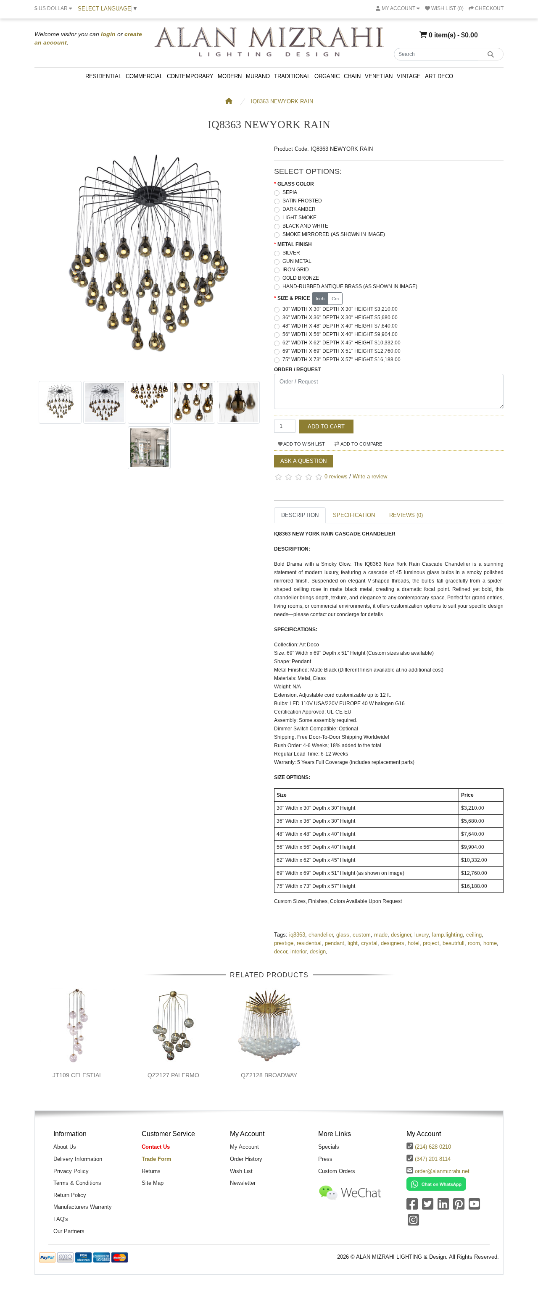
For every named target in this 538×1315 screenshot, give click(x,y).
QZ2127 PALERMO (173, 1075)
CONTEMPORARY (190, 76)
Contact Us (156, 1147)
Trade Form (156, 1159)
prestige (283, 943)
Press (325, 1159)
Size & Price (293, 298)
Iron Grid (295, 270)
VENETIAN (379, 76)
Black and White (305, 226)
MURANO (258, 76)
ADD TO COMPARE (361, 443)
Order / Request (297, 370)
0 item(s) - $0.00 (452, 35)
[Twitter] (427, 1207)
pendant (334, 943)
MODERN (230, 76)
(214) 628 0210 (433, 1147)
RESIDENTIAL (103, 76)
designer (401, 935)
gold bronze (300, 278)
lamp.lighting (447, 935)
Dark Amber (299, 209)
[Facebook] (412, 1207)
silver (291, 253)
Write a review (370, 476)
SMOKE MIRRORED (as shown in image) (333, 234)
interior (298, 951)
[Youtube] (474, 1207)
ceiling (474, 935)
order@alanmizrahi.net (442, 1171)
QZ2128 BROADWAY (269, 1075)
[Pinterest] (458, 1207)
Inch (320, 298)
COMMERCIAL (144, 76)
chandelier (321, 935)
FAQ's (60, 1219)
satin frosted (302, 201)
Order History (246, 1159)
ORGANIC (327, 76)
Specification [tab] (354, 515)
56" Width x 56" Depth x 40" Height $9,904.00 (340, 334)
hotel (413, 943)
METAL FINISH (294, 244)
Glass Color (295, 184)
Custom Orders (336, 1171)
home (490, 943)
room (474, 943)
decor (280, 951)
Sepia (289, 192)
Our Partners (68, 1231)
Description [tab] (300, 515)
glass (342, 935)
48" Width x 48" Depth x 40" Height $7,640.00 (340, 326)
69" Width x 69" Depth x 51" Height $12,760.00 (341, 351)
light (353, 943)
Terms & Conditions (77, 1183)
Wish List (241, 1171)
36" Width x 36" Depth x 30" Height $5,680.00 (340, 317)
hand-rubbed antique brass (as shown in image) (349, 286)
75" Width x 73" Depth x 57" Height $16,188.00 (341, 359)
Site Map (153, 1183)
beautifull (453, 943)
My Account (244, 1147)
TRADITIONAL (292, 76)
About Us (64, 1147)
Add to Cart (326, 426)
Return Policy (69, 1195)
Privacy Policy (71, 1171)
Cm (335, 298)
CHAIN (352, 76)
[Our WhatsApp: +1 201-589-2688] (436, 1184)
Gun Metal (296, 261)
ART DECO (439, 76)
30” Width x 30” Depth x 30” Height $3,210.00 (340, 309)
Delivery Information (77, 1159)
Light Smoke (299, 217)
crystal (369, 943)
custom (362, 935)
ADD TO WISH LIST (303, 443)
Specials (328, 1147)
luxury (421, 935)
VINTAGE (409, 76)
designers (392, 943)
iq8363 (297, 935)
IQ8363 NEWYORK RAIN (282, 101)
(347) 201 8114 (433, 1159)
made (381, 935)
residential (309, 943)
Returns (151, 1171)
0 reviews (336, 476)
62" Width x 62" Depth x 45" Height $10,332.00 (341, 343)
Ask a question (303, 461)
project (431, 943)
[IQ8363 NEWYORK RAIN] (149, 372)
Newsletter (243, 1183)
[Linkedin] (443, 1207)
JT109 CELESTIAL (78, 1075)
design (318, 951)
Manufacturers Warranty (82, 1207)
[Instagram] (413, 1223)
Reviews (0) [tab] (406, 515)
